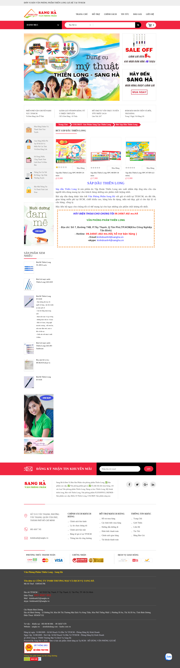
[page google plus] (145, 484)
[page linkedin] (153, 484)
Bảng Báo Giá (139, 535)
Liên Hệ (150, 14)
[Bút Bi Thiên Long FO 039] (29, 301)
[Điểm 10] (39, 446)
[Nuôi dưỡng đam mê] (39, 224)
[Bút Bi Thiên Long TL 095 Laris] (29, 267)
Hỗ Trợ (96, 14)
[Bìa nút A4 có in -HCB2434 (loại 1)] (29, 365)
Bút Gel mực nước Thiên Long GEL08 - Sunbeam (44, 346)
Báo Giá (137, 14)
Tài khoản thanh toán (110, 540)
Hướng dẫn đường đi (110, 527)
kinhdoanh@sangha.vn (39, 538)
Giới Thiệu (137, 523)
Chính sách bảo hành (78, 521)
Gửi (148, 469)
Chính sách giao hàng (110, 535)
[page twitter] (137, 484)
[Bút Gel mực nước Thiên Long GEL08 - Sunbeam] (29, 348)
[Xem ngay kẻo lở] (39, 415)
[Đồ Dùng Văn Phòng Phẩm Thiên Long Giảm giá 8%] (139, 49)
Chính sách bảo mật (78, 530)
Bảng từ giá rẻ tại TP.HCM (81, 534)
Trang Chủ (82, 14)
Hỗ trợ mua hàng (108, 519)
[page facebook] (129, 484)
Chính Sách (110, 14)
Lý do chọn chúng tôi (78, 526)
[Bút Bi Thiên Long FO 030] (29, 382)
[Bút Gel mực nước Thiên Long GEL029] (29, 284)
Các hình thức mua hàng (111, 523)
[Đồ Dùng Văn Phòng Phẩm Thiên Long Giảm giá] (139, 85)
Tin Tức (125, 14)
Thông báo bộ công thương (81, 538)
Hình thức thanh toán (110, 531)
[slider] (61, 167)
